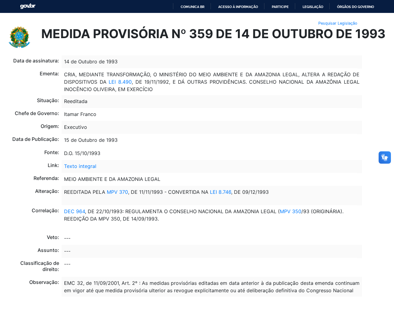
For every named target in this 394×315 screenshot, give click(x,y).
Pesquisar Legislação (337, 23)
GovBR (27, 6)
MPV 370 (117, 192)
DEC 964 (74, 211)
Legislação (313, 7)
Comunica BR (192, 7)
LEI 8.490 (119, 82)
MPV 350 (290, 211)
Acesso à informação (238, 7)
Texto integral (80, 166)
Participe (280, 7)
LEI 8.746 (219, 192)
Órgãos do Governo (355, 7)
